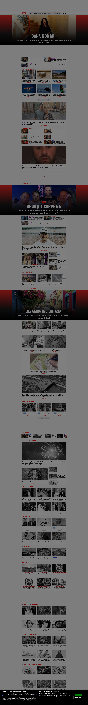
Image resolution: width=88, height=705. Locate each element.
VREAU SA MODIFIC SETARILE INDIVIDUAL (78, 698)
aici (24, 700)
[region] (44, 697)
